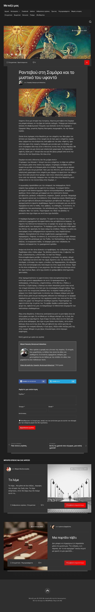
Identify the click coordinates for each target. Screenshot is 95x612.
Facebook (25, 11)
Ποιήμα (32, 15)
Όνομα (22, 407)
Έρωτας (54, 11)
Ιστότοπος (22, 413)
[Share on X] (8, 54)
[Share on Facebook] (12, 54)
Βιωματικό (17, 15)
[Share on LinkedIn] (20, 54)
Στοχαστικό (8, 15)
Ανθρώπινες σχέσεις (43, 11)
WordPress (49, 600)
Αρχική (7, 11)
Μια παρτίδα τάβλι (64, 537)
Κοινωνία (25, 15)
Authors (32, 11)
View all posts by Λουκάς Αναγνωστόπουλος (37, 365)
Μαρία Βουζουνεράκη (22, 469)
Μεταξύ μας (11, 5)
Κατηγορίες (14, 11)
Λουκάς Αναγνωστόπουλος (36, 82)
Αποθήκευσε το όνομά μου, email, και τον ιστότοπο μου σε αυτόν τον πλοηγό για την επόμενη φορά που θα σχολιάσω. (47, 422)
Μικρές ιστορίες (76, 11)
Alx (61, 600)
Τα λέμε (13, 480)
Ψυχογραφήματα (64, 11)
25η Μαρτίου (40, 15)
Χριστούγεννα (22, 62)
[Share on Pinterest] (16, 54)
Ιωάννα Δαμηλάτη (65, 526)
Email (51, 407)
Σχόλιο (22, 394)
